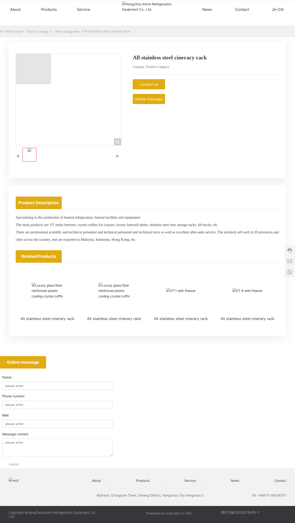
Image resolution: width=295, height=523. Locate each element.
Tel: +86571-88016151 (269, 495)
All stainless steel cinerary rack (47, 318)
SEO (189, 513)
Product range (37, 31)
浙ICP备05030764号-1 (240, 512)
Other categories (67, 31)
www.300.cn (175, 513)
